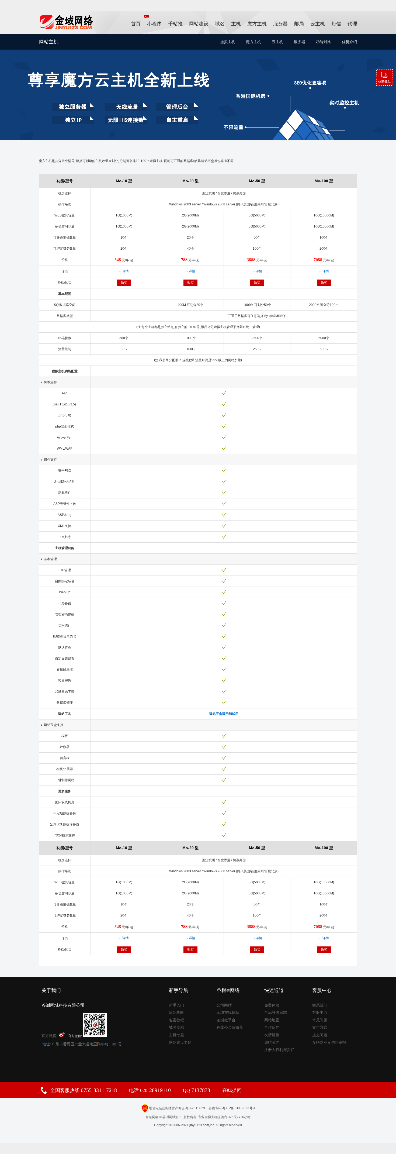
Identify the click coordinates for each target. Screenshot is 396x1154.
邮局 (299, 23)
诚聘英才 (271, 1043)
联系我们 (319, 1005)
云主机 (317, 23)
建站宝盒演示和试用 (223, 714)
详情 (124, 271)
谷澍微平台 (226, 1020)
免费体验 (271, 1005)
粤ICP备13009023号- (237, 1108)
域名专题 (176, 1027)
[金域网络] (67, 29)
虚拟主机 (227, 42)
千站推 (175, 23)
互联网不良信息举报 (329, 1043)
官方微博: (50, 1036)
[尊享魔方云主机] (198, 87)
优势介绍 (349, 42)
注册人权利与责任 (279, 1050)
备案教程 (176, 1020)
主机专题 (176, 1035)
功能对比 (323, 42)
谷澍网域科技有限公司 (63, 1005)
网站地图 (271, 1020)
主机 (236, 23)
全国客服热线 (83, 1090)
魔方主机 (257, 23)
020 (155, 1090)
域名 (220, 23)
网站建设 (199, 23)
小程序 (154, 23)
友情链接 (271, 1035)
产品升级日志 (275, 1013)
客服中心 (319, 1013)
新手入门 (176, 1005)
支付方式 (319, 1027)
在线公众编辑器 (230, 1027)
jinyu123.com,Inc (201, 1125)
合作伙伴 (271, 1027)
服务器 (280, 23)
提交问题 (319, 1035)
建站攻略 (176, 1013)
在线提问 (232, 1090)
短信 (336, 23)
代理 (352, 23)
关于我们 (51, 990)
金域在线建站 (228, 1013)
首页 (136, 23)
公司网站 (224, 1005)
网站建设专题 (180, 1043)
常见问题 (319, 1020)
